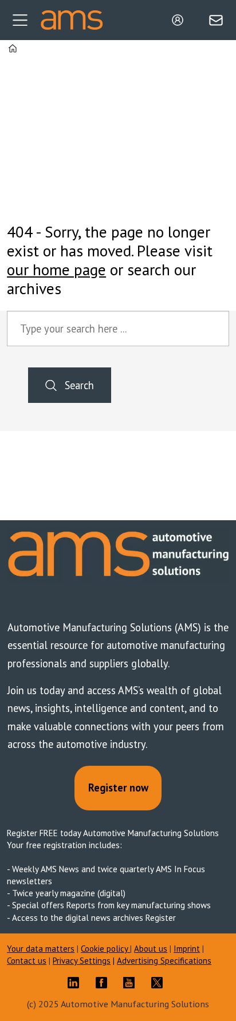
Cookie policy (105, 948)
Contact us (26, 960)
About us (150, 948)
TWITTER (159, 982)
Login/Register (180, 20)
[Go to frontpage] (71, 20)
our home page (56, 269)
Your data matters (40, 948)
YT (131, 982)
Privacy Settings (82, 960)
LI (76, 982)
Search (79, 385)
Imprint (187, 948)
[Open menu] (20, 20)
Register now (118, 787)
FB (104, 982)
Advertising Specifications (164, 960)
